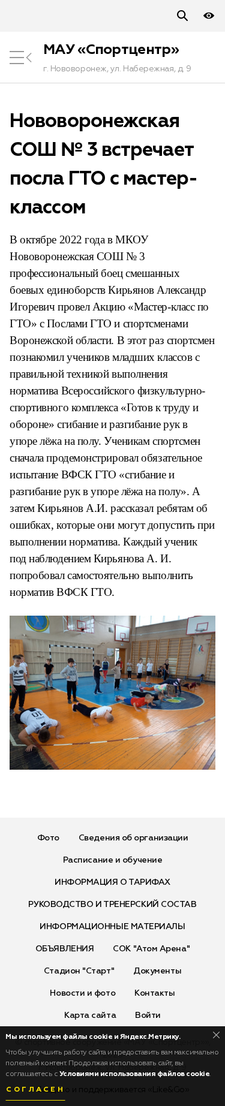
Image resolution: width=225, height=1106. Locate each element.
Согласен (35, 1089)
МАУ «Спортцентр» (111, 50)
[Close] (216, 1035)
